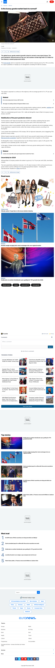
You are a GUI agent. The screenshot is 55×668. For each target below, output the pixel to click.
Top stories (5, 435)
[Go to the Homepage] (5, 1)
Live (52, 1)
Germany (20, 604)
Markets (10, 5)
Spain (42, 601)
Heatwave (27, 611)
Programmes (4, 641)
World (29, 626)
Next (29, 632)
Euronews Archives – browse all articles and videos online (13, 645)
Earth (2, 632)
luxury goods (36, 285)
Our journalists (31, 641)
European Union (38, 608)
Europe (2, 626)
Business (5, 5)
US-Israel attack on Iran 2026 (18, 601)
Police (12, 604)
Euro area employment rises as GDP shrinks (13, 100)
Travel (29, 635)
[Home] (1, 5)
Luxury (16, 285)
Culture (3, 638)
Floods (14, 608)
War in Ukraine (33, 601)
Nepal (21, 608)
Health (28, 604)
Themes (3, 623)
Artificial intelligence (39, 604)
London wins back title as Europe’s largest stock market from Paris (18, 153)
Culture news (4, 209)
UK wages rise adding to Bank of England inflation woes (16, 103)
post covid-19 (25, 285)
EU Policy (30, 629)
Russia (28, 608)
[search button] (38, 592)
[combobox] (27, 592)
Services (3, 650)
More (2, 653)
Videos (30, 638)
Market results (6, 285)
